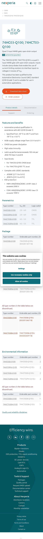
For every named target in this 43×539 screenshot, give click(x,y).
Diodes (21, 451)
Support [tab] (11, 113)
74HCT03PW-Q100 (10, 224)
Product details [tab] (11, 108)
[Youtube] (33, 437)
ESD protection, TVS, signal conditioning (21, 454)
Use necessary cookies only (21, 275)
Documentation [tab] (30, 108)
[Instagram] (27, 437)
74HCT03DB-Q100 (10, 333)
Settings (21, 269)
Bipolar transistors (21, 448)
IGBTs (21, 465)
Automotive (21, 471)
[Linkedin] (15, 437)
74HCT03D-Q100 (9, 219)
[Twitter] (9, 437)
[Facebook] (21, 437)
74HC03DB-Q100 (10, 318)
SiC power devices (21, 460)
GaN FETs (21, 463)
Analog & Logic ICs (21, 468)
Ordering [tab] (30, 113)
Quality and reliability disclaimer (14, 412)
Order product (14, 97)
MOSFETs (21, 457)
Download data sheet (18, 91)
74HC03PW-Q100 (10, 215)
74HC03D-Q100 (9, 210)
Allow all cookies (21, 281)
